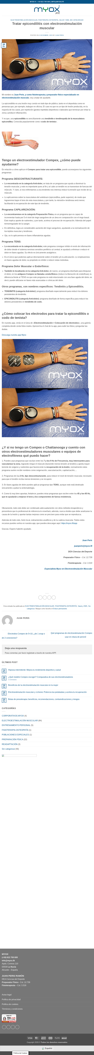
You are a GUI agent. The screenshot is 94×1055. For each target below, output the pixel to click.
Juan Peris (59, 35)
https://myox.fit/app (69, 523)
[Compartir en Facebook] (45, 597)
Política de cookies (10, 1004)
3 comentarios (18, 680)
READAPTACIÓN (10, 744)
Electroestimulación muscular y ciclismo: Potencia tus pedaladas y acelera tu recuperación (47, 692)
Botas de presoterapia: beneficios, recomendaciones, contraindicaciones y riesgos (43, 699)
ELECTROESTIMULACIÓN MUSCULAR (24, 20)
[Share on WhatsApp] (40, 597)
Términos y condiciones (12, 1009)
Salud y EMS (64, 20)
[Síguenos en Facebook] (4, 1027)
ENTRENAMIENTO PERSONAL (16, 725)
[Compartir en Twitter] (49, 597)
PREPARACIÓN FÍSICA (12, 739)
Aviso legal (7, 995)
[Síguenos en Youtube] (17, 1027)
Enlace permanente (60, 609)
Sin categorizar (76, 20)
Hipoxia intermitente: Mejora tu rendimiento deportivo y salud (34, 670)
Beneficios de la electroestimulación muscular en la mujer (33, 685)
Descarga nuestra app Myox (14, 335)
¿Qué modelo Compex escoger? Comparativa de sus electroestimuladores (40, 677)
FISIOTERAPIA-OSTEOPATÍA (48, 20)
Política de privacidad (11, 999)
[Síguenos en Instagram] (8, 1027)
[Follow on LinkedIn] (13, 1027)
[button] (3, 10)
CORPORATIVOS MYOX (13, 716)
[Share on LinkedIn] (54, 597)
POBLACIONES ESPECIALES (15, 735)
